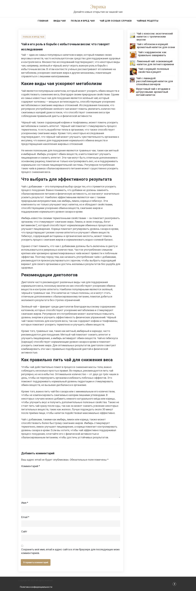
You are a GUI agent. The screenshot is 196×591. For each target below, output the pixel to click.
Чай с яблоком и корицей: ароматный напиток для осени (156, 46)
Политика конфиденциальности (36, 587)
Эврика (98, 7)
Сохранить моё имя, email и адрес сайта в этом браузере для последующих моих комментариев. (70, 551)
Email (25, 517)
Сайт (24, 531)
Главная (43, 21)
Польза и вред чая (83, 21)
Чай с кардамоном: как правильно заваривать (152, 54)
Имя (24, 502)
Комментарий (30, 466)
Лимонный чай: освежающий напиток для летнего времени (155, 63)
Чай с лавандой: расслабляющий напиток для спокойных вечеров (154, 81)
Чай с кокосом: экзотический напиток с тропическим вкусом (155, 36)
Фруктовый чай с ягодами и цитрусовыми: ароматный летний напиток (153, 91)
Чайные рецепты (147, 21)
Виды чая (60, 21)
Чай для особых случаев (116, 21)
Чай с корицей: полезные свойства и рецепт (153, 70)
